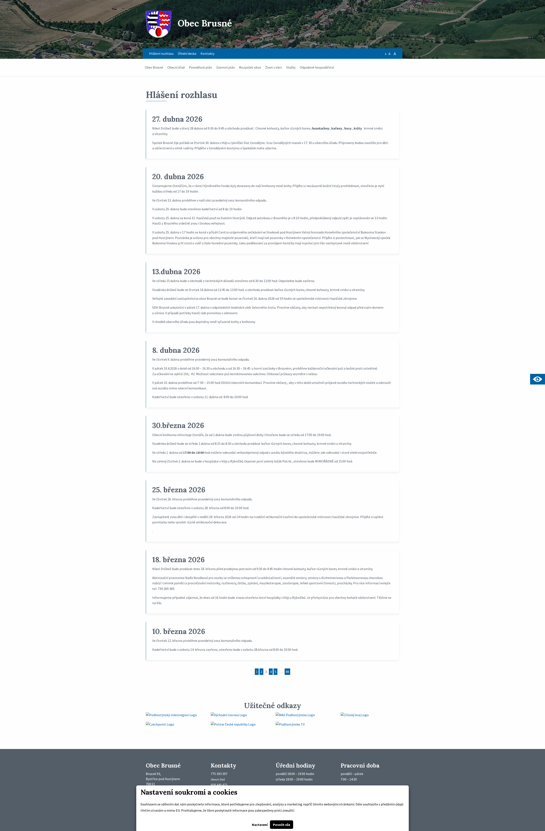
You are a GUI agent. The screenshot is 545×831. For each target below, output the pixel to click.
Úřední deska (187, 53)
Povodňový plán (200, 67)
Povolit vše (281, 824)
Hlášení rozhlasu (161, 53)
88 (287, 672)
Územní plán (225, 67)
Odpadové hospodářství (317, 67)
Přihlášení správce (13, 751)
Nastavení (260, 824)
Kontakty (207, 53)
